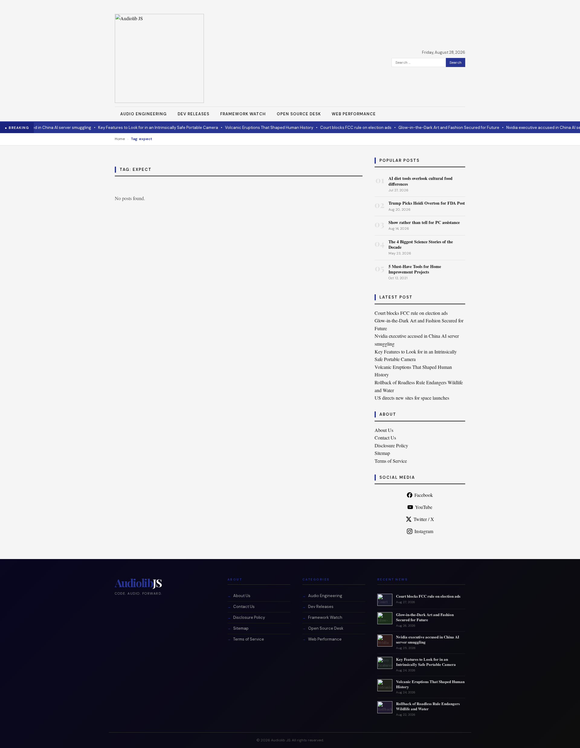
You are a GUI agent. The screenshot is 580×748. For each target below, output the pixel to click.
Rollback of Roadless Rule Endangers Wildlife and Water (428, 706)
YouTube (423, 507)
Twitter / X (424, 519)
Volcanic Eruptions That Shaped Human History (259, 127)
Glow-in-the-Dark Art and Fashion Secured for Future (438, 127)
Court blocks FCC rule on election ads (345, 127)
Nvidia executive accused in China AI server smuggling (427, 639)
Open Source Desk (299, 114)
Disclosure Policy (391, 445)
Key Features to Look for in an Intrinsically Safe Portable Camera (148, 127)
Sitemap (382, 453)
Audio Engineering (143, 114)
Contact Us (385, 437)
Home (120, 138)
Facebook (423, 495)
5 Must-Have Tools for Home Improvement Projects (414, 269)
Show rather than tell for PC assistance (424, 222)
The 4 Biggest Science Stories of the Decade (420, 244)
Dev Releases (193, 114)
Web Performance (354, 114)
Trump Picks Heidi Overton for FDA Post (426, 203)
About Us (384, 430)
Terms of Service (391, 461)
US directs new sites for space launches (412, 398)
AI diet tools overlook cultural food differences (420, 181)
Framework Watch (243, 114)
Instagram (423, 531)
